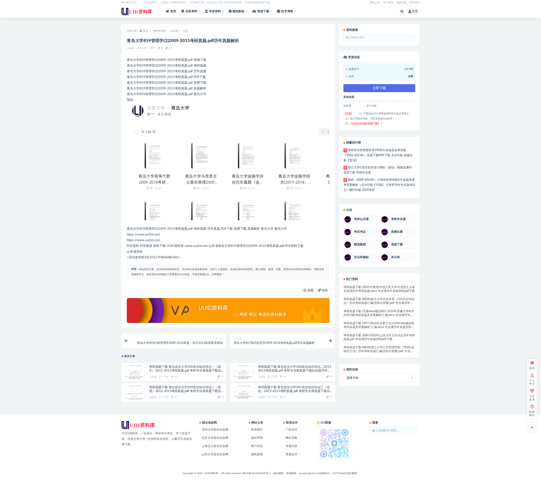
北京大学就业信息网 (215, 437)
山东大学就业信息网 (215, 454)
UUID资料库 (211, 473)
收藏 (310, 290)
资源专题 (401, 2)
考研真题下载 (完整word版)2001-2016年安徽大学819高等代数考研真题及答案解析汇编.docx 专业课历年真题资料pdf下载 (378, 315)
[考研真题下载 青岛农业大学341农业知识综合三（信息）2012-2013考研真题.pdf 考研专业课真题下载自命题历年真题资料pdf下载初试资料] (243, 396)
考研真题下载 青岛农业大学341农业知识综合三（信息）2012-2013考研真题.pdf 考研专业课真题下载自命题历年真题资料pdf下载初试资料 (294, 391)
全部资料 (191, 11)
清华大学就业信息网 (215, 429)
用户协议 (257, 446)
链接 (324, 290)
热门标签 (388, 2)
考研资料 (215, 11)
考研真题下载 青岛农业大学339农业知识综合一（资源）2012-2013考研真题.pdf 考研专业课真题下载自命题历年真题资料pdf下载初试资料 (185, 391)
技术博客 (287, 11)
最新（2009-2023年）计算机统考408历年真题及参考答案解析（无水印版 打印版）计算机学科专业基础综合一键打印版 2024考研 (379, 184)
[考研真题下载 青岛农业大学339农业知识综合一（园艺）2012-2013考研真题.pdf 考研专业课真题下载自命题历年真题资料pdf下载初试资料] (134, 376)
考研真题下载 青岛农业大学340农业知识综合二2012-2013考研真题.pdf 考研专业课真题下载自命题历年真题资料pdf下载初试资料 (295, 370)
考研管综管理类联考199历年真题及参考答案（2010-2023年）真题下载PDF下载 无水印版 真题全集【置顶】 (378, 155)
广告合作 (291, 429)
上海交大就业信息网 (215, 446)
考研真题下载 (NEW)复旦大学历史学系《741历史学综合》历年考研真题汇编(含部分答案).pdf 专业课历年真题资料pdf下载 (378, 303)
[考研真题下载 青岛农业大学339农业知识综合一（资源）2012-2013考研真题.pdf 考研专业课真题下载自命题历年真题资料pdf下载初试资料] (134, 396)
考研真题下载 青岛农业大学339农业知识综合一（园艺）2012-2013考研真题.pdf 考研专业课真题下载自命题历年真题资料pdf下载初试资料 (185, 370)
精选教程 (238, 11)
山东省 (174, 31)
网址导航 (291, 437)
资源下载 (263, 11)
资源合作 (291, 454)
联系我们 (414, 2)
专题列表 (291, 446)
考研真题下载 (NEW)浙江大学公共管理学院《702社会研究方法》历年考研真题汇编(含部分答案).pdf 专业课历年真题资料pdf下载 (378, 351)
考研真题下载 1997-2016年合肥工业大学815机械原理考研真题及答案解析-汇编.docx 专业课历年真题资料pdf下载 (378, 327)
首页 (173, 11)
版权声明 (257, 437)
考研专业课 (159, 31)
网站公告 (375, 2)
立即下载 (379, 88)
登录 (415, 11)
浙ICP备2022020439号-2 (256, 473)
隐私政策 (257, 454)
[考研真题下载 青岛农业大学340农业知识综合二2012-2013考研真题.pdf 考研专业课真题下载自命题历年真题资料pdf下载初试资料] (243, 376)
